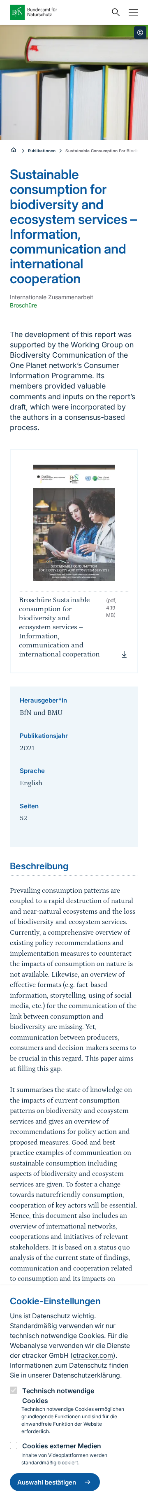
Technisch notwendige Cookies (58, 1396)
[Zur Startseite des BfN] (58, 12)
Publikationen (42, 150)
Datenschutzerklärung (86, 1375)
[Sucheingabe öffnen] (114, 12)
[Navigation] (131, 12)
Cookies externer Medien (61, 1446)
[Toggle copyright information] (140, 32)
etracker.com (93, 1355)
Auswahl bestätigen (46, 1482)
